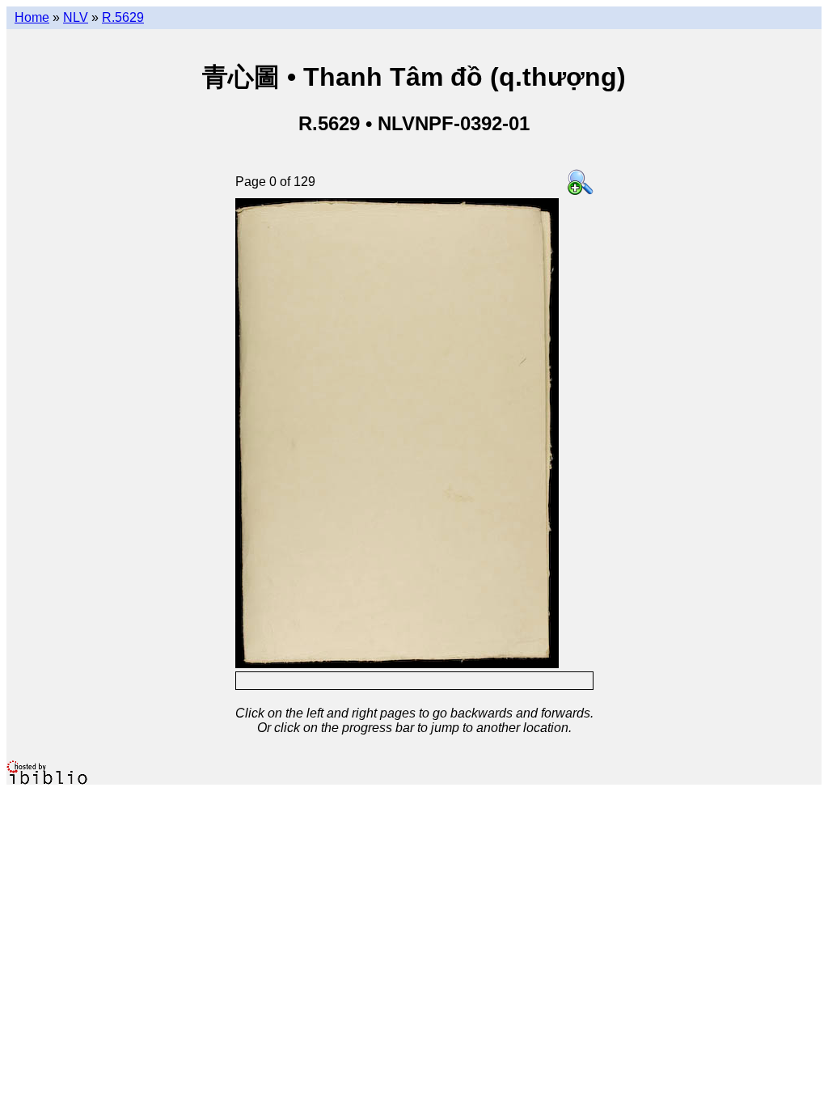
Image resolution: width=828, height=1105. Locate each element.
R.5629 (123, 17)
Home (32, 17)
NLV (75, 17)
